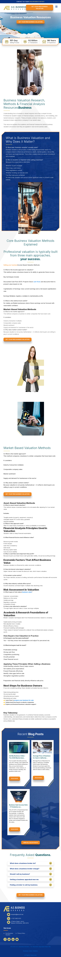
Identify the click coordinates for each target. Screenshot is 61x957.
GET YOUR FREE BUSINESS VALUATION (39, 7)
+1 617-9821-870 (16, 918)
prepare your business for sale (24, 700)
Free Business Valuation (9, 934)
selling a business (36, 160)
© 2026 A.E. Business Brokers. (20, 946)
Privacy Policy (21, 933)
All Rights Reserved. (30, 955)
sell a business (10, 156)
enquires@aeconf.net (37, 1)
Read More (14, 778)
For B (40, 946)
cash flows (36, 282)
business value (27, 592)
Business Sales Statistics (30, 951)
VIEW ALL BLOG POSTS (30, 842)
